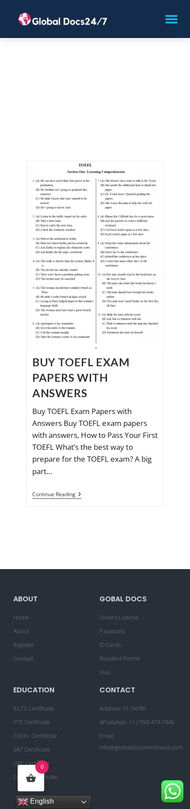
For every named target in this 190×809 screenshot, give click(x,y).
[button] (171, 19)
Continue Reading (56, 494)
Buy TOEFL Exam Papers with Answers (80, 377)
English (41, 801)
